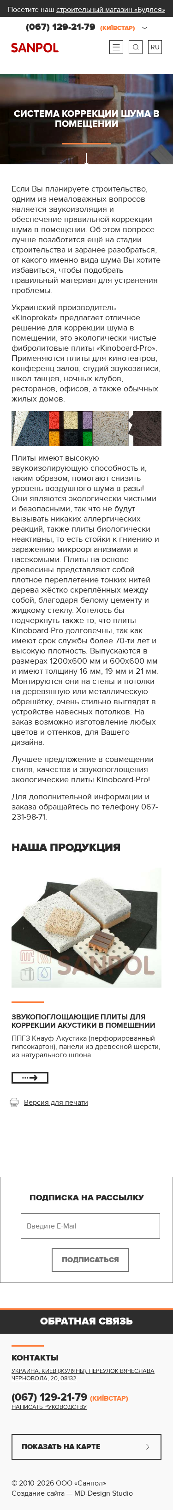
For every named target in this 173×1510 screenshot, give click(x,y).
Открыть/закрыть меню (116, 47)
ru (155, 47)
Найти (136, 47)
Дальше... (30, 1078)
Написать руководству (49, 1407)
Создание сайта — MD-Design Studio (72, 1493)
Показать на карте (61, 1446)
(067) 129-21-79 (80, 27)
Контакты (35, 1358)
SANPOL (35, 47)
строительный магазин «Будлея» (110, 9)
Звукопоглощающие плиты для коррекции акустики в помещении (83, 1021)
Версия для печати (56, 1102)
